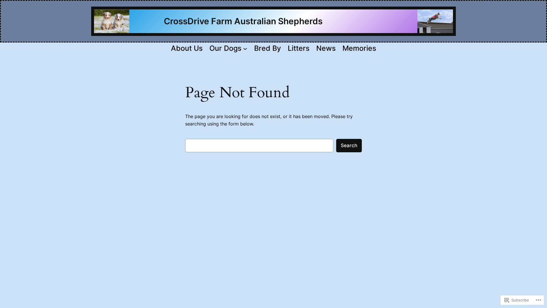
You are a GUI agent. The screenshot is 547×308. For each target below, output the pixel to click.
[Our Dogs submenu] (245, 48)
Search (349, 145)
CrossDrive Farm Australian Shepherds (229, 21)
